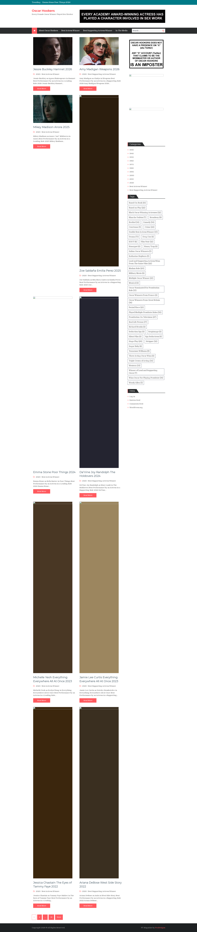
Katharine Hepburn (139, 256)
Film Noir (147, 242)
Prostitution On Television (142, 317)
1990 (132, 172)
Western (134, 366)
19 (51, 917)
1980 (132, 168)
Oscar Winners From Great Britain (144, 301)
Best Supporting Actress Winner (97, 31)
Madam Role (136, 268)
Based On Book (137, 203)
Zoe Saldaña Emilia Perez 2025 (100, 270)
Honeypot (134, 247)
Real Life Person (138, 322)
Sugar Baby (135, 346)
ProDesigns (160, 928)
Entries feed (135, 400)
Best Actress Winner (70, 31)
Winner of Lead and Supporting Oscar (143, 371)
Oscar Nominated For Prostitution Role (144, 289)
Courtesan (135, 227)
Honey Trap (150, 247)
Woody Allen (136, 383)
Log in (132, 396)
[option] (77, 3)
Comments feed (136, 404)
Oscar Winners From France (143, 295)
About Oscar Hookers (48, 31)
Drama (134, 237)
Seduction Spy (136, 332)
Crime (149, 227)
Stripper (151, 341)
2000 (132, 175)
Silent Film (135, 337)
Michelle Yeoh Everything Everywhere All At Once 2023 (67, 3)
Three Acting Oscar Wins (141, 356)
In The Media (121, 31)
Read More (41, 88)
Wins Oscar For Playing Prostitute (146, 378)
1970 (132, 164)
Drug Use (148, 237)
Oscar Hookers (43, 11)
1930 (132, 150)
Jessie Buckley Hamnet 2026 (52, 69)
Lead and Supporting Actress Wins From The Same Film (144, 262)
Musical (134, 283)
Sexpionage (154, 332)
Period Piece (136, 307)
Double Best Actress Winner (143, 232)
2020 (38, 74)
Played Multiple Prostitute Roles (145, 312)
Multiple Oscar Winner (141, 278)
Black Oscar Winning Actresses (145, 213)
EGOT (133, 242)
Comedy (148, 222)
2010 (132, 179)
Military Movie (136, 273)
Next (59, 917)
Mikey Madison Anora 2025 (51, 127)
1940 (132, 153)
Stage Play (135, 341)
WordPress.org (136, 407)
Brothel (134, 222)
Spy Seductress (153, 337)
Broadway (156, 217)
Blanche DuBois (137, 217)
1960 (132, 161)
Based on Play (137, 208)
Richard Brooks (137, 327)
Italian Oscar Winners (140, 251)
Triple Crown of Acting (141, 361)
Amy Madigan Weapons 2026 (99, 69)
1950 (132, 157)
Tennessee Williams (139, 351)
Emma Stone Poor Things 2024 (54, 472)
